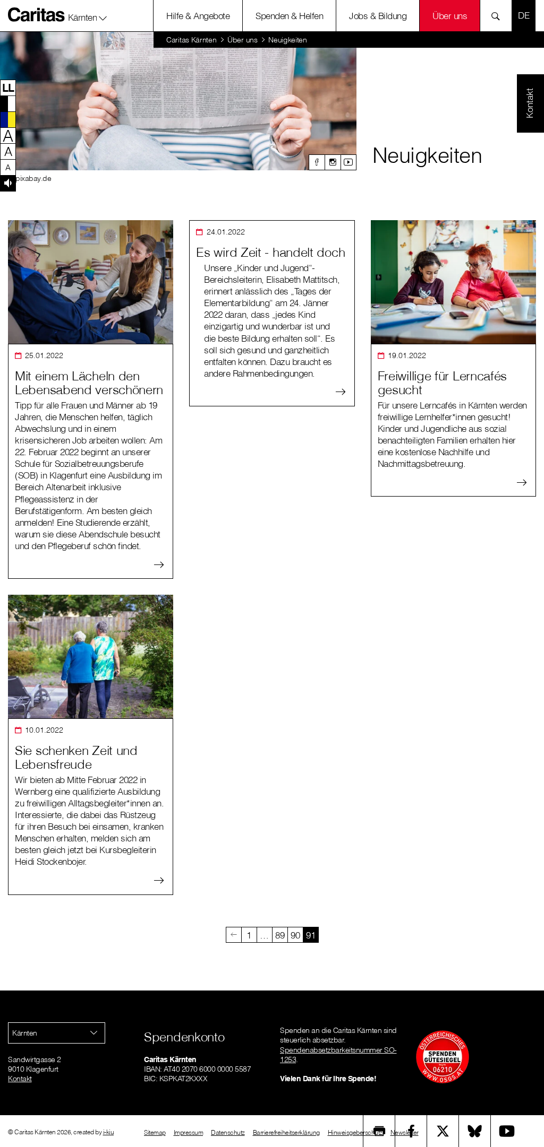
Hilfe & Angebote (198, 15)
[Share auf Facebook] (411, 1131)
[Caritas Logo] (36, 14)
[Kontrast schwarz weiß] (8, 103)
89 (279, 935)
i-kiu (108, 1132)
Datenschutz (228, 1132)
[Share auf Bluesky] (475, 1131)
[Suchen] (499, 15)
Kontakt (20, 1078)
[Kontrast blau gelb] (8, 119)
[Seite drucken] (379, 1131)
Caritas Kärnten (191, 40)
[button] (88, 15)
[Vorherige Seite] (234, 935)
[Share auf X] (443, 1131)
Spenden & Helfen (289, 15)
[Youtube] (348, 162)
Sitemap (155, 1132)
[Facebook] (317, 162)
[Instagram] (333, 162)
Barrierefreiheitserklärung (286, 1132)
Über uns (449, 15)
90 (295, 935)
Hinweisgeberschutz (355, 1132)
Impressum (188, 1132)
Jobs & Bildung (377, 15)
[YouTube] (507, 1131)
